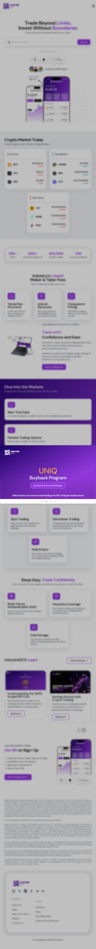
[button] (40, 501)
